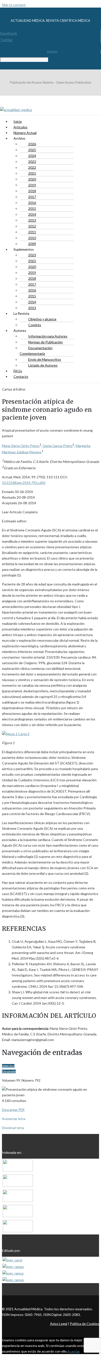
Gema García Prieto (58, 446)
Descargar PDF (13, 1110)
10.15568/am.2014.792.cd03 (23, 483)
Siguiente (9, 1071)
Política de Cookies (84, 1324)
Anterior (8, 1066)
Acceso (52, 51)
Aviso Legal (58, 1324)
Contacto (20, 376)
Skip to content (14, 5)
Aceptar (73, 1351)
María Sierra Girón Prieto (20, 446)
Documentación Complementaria (36, 351)
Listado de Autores (43, 365)
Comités (34, 325)
